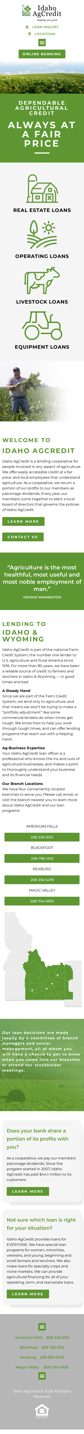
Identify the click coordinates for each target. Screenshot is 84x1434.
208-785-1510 (52, 1347)
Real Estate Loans (42, 210)
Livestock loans (42, 302)
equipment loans (42, 347)
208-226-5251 (57, 1337)
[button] (42, 42)
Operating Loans (42, 256)
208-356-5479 (52, 1357)
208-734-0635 (55, 1367)
